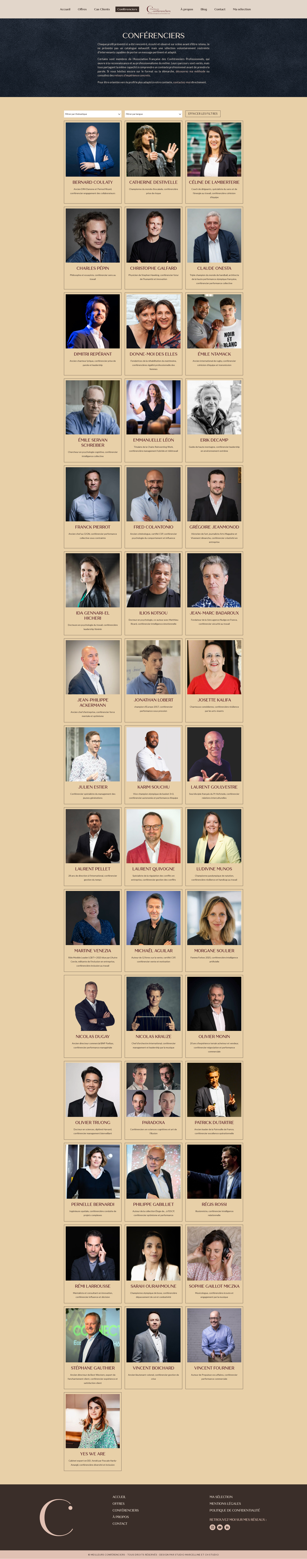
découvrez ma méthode (190, 71)
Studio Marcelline (188, 1554)
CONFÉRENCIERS (126, 1510)
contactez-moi (182, 82)
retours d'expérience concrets (132, 75)
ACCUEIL (119, 1497)
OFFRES (119, 1504)
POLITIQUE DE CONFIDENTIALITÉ (235, 1510)
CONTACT (120, 1524)
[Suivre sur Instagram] (212, 1527)
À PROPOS (121, 1517)
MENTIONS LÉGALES (225, 1504)
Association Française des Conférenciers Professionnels (169, 59)
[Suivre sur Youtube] (220, 1527)
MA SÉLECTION (221, 1497)
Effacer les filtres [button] (203, 113)
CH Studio (212, 1554)
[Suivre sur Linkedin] (227, 1527)
